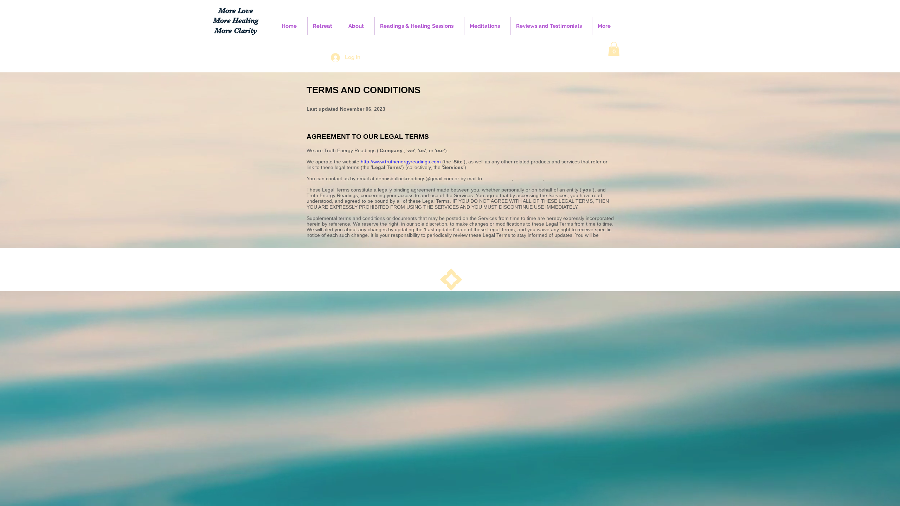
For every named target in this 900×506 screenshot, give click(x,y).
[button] (614, 49)
